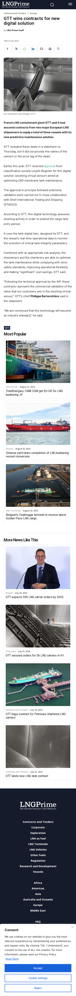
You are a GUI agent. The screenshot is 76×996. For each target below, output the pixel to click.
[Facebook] (7, 48)
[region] (38, 960)
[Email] (41, 48)
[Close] (72, 927)
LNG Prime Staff (15, 30)
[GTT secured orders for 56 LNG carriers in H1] (38, 626)
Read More (12, 958)
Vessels (9, 449)
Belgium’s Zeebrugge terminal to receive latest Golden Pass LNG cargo (36, 516)
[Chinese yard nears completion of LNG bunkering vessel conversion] (38, 423)
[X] (16, 48)
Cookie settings (38, 978)
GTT (7, 328)
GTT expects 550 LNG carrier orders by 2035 (34, 597)
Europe (33, 13)
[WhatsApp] (24, 48)
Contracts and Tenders (15, 13)
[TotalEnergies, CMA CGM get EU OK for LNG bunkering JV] (38, 361)
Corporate (11, 651)
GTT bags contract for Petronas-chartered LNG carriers (36, 715)
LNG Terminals (13, 511)
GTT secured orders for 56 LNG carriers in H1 (35, 655)
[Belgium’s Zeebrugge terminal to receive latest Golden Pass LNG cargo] (38, 485)
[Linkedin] (33, 48)
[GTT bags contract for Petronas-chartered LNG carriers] (38, 684)
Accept (38, 968)
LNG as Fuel (12, 387)
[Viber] (58, 48)
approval (49, 166)
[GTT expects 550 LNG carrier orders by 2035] (38, 567)
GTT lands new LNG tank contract (27, 776)
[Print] (49, 48)
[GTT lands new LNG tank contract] (38, 746)
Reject (38, 988)
